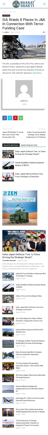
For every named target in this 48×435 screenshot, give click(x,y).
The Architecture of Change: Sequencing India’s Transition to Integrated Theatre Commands (27, 423)
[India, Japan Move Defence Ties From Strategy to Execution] (8, 177)
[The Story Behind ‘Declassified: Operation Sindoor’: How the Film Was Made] (8, 366)
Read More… (38, 73)
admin (6, 32)
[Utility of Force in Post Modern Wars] (8, 299)
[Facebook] (4, 118)
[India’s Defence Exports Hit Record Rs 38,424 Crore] (8, 333)
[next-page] (7, 185)
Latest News (13, 12)
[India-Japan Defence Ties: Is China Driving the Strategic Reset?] (8, 154)
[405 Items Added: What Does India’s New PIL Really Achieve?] (8, 378)
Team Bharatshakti (9, 260)
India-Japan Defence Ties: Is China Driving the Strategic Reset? (21, 256)
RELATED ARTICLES (11, 145)
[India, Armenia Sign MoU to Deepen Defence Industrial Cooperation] (8, 355)
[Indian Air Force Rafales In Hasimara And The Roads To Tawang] (8, 276)
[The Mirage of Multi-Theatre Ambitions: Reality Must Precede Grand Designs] (8, 344)
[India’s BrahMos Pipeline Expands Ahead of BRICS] (8, 165)
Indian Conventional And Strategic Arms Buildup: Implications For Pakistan (36, 134)
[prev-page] (3, 185)
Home (4, 12)
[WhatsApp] (20, 118)
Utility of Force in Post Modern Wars (29, 296)
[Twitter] (10, 118)
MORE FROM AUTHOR (29, 145)
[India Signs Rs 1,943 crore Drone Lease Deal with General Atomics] (8, 400)
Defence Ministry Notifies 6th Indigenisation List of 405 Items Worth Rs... (29, 388)
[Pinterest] (15, 118)
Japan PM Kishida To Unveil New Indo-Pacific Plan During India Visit (12, 134)
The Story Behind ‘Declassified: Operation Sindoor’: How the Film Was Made (29, 365)
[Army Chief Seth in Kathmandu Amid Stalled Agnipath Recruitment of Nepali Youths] (8, 412)
